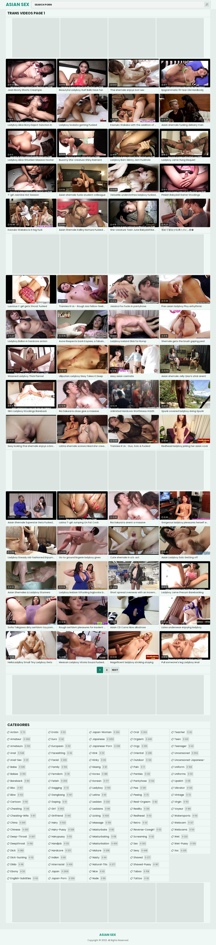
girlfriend (61, 816)
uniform (183, 767)
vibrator (183, 788)
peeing (141, 795)
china (17, 822)
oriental (142, 753)
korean (100, 781)
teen (181, 739)
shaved (141, 857)
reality (141, 809)
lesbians (101, 809)
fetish (59, 781)
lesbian (101, 802)
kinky (99, 760)
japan (59, 871)
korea (99, 774)
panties (141, 774)
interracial (61, 864)
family (59, 767)
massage (101, 822)
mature (100, 850)
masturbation (104, 843)
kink (98, 753)
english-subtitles (24, 878)
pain (139, 767)
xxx (180, 850)
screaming (143, 836)
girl (57, 809)
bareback (19, 781)
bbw (16, 795)
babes (18, 774)
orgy (140, 746)
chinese (19, 829)
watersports (185, 816)
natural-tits (103, 864)
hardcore (61, 850)
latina (99, 795)
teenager (183, 746)
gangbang (61, 795)
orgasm (142, 739)
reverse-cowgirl (147, 829)
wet (181, 836)
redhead (142, 816)
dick (17, 850)
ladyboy (101, 788)
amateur (20, 739)
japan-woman (105, 732)
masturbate (103, 829)
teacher (183, 732)
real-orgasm (145, 802)
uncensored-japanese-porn (189, 760)
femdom (60, 774)
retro (140, 822)
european (60, 746)
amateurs (20, 746)
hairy (58, 822)
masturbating (104, 836)
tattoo (141, 878)
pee (139, 788)
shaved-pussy (145, 864)
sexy (140, 850)
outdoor (142, 760)
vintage (182, 795)
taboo (141, 871)
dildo (16, 864)
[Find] (207, 4)
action (17, 732)
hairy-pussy (62, 829)
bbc (16, 788)
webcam (183, 822)
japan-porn (62, 878)
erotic (58, 732)
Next (115, 669)
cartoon (19, 802)
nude (98, 878)
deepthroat (21, 843)
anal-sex (19, 760)
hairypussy (61, 836)
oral (140, 732)
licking (100, 816)
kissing (99, 767)
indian (58, 857)
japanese (103, 739)
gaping (59, 802)
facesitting (61, 753)
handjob (60, 843)
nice (98, 871)
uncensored (186, 753)
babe (17, 767)
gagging (59, 788)
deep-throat (22, 836)
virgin (181, 802)
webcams (184, 829)
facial (59, 760)
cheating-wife (22, 816)
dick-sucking (21, 857)
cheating (19, 809)
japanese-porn (106, 746)
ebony (17, 871)
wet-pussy (185, 843)
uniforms (183, 774)
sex (139, 843)
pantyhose (143, 781)
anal (17, 753)
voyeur (182, 809)
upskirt (182, 781)
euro (57, 739)
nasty (99, 857)
